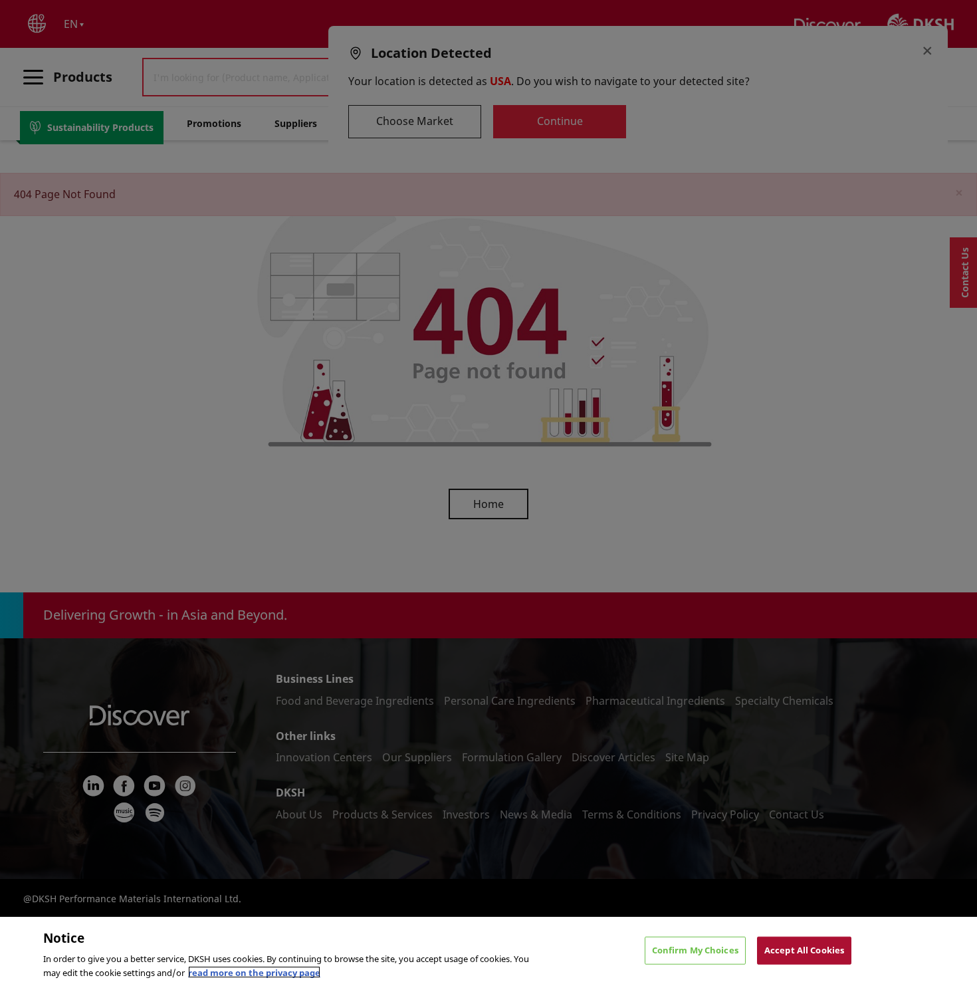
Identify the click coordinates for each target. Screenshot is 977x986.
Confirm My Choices (695, 950)
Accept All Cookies (804, 950)
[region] (488, 951)
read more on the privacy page (254, 972)
